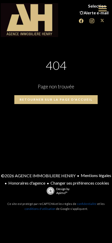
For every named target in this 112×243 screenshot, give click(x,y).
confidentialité (87, 203)
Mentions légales (96, 175)
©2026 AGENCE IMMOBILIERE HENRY (38, 175)
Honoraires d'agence (26, 182)
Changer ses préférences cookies (80, 182)
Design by (63, 191)
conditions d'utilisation (39, 208)
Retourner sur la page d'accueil (56, 99)
